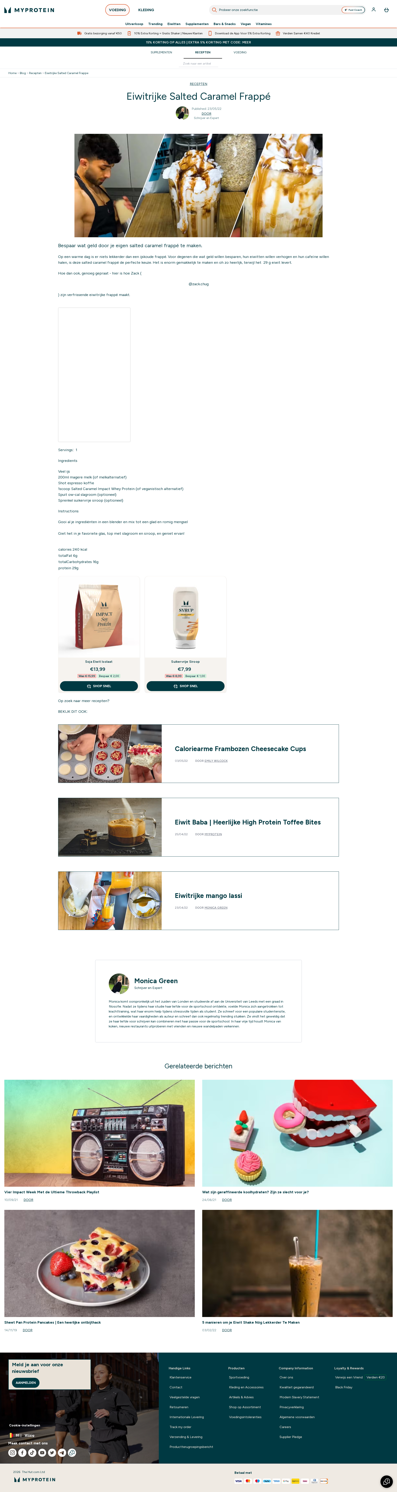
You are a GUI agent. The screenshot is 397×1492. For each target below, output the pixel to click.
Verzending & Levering (186, 1437)
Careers (285, 1427)
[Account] (374, 10)
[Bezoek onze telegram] (62, 1453)
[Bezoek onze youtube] (42, 1453)
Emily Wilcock (216, 760)
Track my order (180, 1427)
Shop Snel (102, 686)
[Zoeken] (214, 10)
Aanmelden (26, 1382)
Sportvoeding (239, 1377)
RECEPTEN (198, 84)
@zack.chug (199, 284)
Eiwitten (174, 24)
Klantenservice (180, 1377)
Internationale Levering (187, 1417)
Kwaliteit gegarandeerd (297, 1387)
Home (12, 73)
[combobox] (287, 10)
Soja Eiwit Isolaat (99, 661)
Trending (155, 24)
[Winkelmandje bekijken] (386, 10)
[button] (386, 1481)
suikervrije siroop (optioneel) (98, 500)
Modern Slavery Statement (299, 1397)
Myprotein (213, 834)
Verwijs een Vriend (360, 1377)
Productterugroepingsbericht (191, 1447)
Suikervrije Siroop (185, 661)
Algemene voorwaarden (297, 1417)
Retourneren (179, 1407)
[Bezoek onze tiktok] (32, 1453)
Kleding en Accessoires (246, 1387)
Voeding (240, 52)
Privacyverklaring (292, 1407)
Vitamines (264, 24)
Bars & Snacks (225, 24)
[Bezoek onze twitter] (52, 1453)
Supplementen (197, 24)
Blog (23, 73)
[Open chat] (72, 1453)
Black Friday (343, 1387)
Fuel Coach (355, 9)
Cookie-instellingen (24, 1425)
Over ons (286, 1377)
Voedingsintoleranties (245, 1417)
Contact (176, 1387)
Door (206, 113)
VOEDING (117, 10)
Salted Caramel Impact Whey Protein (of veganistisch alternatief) (126, 489)
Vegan (246, 24)
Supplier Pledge (291, 1437)
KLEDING (146, 10)
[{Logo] (29, 10)
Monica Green (215, 907)
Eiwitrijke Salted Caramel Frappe (66, 73)
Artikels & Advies (241, 1397)
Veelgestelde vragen (185, 1397)
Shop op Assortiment (245, 1407)
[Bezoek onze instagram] (12, 1453)
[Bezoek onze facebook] (22, 1453)
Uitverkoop (134, 24)
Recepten (202, 52)
